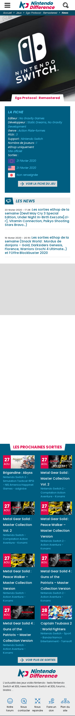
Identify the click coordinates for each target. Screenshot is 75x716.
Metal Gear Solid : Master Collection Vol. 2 (55, 478)
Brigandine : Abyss (18, 472)
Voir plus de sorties (40, 660)
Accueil (7, 12)
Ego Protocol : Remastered (41, 12)
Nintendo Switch (32, 139)
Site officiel (15, 151)
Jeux (19, 12)
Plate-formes (36, 131)
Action (22, 131)
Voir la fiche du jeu (40, 184)
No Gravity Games (31, 118)
